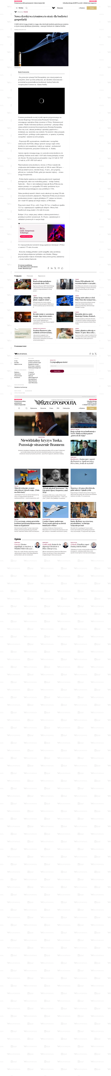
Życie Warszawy (33, 382)
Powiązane (18, 276)
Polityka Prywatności (34, 361)
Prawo (51, 408)
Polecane (30, 276)
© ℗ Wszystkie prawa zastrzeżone (28, 267)
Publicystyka (66, 408)
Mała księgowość (33, 377)
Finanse (26, 12)
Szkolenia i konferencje (20, 387)
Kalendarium (28, 390)
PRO (58, 408)
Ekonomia (60, 8)
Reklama (16, 372)
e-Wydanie (82, 8)
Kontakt (16, 362)
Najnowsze (41, 276)
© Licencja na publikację (25, 265)
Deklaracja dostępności (34, 367)
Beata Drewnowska (23, 72)
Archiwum (17, 377)
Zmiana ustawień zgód (34, 362)
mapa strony (17, 390)
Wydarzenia (33, 408)
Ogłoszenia (17, 374)
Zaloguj (92, 8)
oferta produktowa (19, 393)
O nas (16, 361)
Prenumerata (18, 375)
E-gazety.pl (32, 374)
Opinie (17, 539)
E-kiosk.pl (31, 372)
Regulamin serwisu (33, 364)
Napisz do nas (18, 364)
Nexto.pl (31, 375)
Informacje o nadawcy (34, 366)
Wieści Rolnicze (33, 381)
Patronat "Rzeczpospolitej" (39, 328)
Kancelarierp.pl (33, 379)
